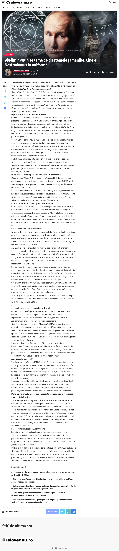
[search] (109, 2)
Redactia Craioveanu (21, 71)
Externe (9, 54)
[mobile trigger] (4, 2)
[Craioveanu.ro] (19, 2)
